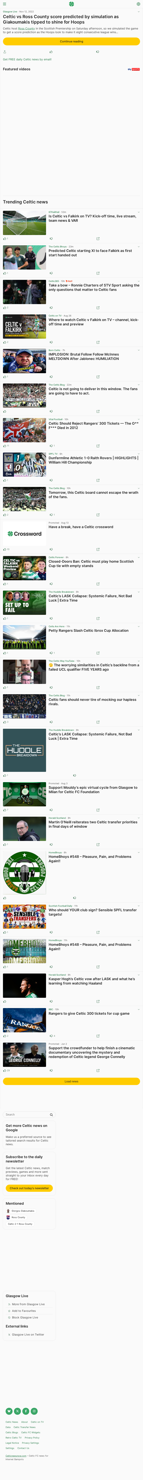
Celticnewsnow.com (16, 1456)
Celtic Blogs (12, 1432)
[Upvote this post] (51, 52)
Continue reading (71, 41)
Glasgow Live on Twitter (28, 1334)
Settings (10, 1448)
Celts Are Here (57, 626)
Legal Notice (12, 1443)
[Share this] (4, 52)
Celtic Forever (56, 557)
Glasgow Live (10, 11)
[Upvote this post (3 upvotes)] (4, 722)
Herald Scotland (57, 818)
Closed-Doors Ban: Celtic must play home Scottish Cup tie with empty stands (91, 563)
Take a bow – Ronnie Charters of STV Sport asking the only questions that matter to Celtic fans (94, 287)
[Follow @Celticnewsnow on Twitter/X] (17, 1411)
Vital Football (55, 419)
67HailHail (54, 212)
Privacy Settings (30, 1443)
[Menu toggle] (4, 4)
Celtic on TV (55, 315)
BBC (51, 1009)
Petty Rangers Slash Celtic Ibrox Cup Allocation (89, 630)
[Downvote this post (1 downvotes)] (51, 342)
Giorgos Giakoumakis (23, 1211)
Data (8, 1427)
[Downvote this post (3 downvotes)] (51, 810)
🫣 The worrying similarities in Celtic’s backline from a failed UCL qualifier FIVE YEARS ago (94, 667)
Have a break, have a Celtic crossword (81, 527)
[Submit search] (51, 1115)
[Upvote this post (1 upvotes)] (4, 239)
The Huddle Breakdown (61, 592)
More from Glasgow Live (28, 1304)
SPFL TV (53, 454)
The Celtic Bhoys (58, 246)
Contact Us (23, 1448)
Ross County (26, 28)
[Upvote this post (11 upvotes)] (4, 446)
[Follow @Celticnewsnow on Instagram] (34, 1411)
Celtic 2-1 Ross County (20, 1224)
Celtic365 (54, 281)
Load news (71, 1081)
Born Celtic (54, 350)
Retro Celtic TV (14, 1437)
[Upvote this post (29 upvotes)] (4, 1070)
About (24, 1422)
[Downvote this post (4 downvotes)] (51, 1036)
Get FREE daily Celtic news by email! (27, 59)
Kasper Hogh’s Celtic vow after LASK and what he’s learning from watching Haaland (92, 981)
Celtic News (12, 1422)
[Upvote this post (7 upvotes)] (4, 810)
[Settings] (138, 4)
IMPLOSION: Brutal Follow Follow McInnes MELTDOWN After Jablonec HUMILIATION (84, 356)
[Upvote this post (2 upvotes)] (4, 308)
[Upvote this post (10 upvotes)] (4, 549)
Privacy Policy (32, 1437)
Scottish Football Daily (60, 906)
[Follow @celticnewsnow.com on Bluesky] (9, 1411)
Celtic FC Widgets (30, 1432)
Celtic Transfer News (25, 1427)
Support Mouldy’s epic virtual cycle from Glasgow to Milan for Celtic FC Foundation (93, 789)
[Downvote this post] (97, 52)
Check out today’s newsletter (29, 1188)
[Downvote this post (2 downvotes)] (51, 549)
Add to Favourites (24, 1311)
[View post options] (138, 212)
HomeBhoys (55, 852)
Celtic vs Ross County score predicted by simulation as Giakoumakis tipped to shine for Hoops (61, 19)
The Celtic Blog (57, 384)
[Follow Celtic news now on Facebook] (25, 1411)
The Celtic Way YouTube (61, 661)
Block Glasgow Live (25, 1317)
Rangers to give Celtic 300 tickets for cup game (89, 1013)
